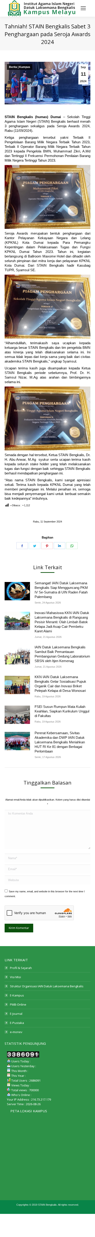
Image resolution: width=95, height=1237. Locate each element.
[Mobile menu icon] (83, 8)
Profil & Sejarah (21, 968)
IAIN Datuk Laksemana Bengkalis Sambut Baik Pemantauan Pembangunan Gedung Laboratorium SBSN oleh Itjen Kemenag (62, 654)
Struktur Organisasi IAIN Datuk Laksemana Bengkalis (46, 986)
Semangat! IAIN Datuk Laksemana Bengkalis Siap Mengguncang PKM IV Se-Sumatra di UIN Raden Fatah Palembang (61, 590)
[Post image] (17, 591)
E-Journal (16, 1014)
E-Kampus (17, 995)
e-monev (16, 1032)
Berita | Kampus (19, 67)
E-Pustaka (17, 1023)
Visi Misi (15, 977)
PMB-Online (18, 1004)
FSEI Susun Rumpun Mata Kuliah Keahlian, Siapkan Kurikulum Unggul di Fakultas (62, 711)
